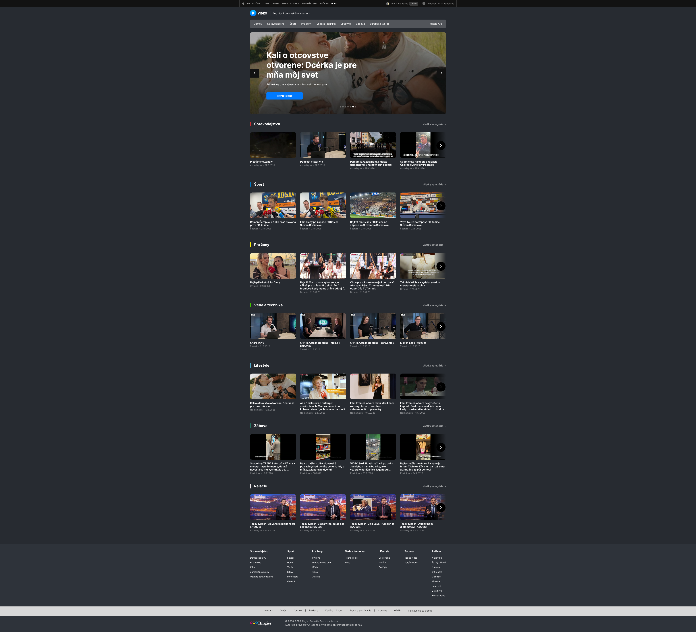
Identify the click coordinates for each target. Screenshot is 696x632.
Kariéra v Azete (334, 610)
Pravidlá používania (360, 610)
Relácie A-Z (435, 23)
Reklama (313, 610)
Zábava (360, 23)
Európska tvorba (380, 23)
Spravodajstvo (275, 23)
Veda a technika (326, 23)
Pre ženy (306, 23)
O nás (283, 610)
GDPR (397, 610)
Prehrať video (285, 95)
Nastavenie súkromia (420, 611)
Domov (258, 23)
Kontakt (297, 610)
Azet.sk (268, 610)
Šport (292, 23)
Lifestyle (346, 23)
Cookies (382, 610)
